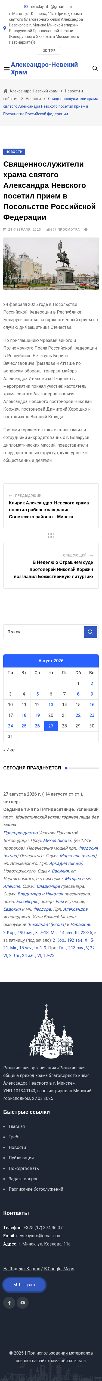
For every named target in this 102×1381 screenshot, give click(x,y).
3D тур (49, 51)
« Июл (9, 750)
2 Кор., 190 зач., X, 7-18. (26, 932)
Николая (54, 893)
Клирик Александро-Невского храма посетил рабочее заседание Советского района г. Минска (49, 510)
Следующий (75, 555)
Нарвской (80, 924)
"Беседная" (38, 924)
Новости (17, 1147)
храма (53, 1360)
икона (64, 840)
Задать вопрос (23, 1178)
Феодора (42, 909)
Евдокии (12, 909)
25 (23, 726)
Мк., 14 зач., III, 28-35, (72, 932)
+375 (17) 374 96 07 (43, 1227)
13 (50, 704)
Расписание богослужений (36, 1189)
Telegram (26, 1285)
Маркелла (70, 855)
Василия (60, 871)
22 (78, 715)
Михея (49, 840)
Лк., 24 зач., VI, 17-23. (34, 955)
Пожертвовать (24, 1168)
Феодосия (88, 848)
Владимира (48, 886)
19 (37, 715)
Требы (15, 1136)
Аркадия (58, 863)
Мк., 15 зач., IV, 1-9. (28, 947)
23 (91, 715)
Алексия (11, 886)
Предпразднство (20, 832)
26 (37, 726)
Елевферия (27, 901)
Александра (75, 909)
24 (10, 726)
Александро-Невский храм (44, 68)
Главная (17, 1126)
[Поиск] (95, 68)
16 (91, 704)
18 (23, 715)
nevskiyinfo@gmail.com (51, 6)
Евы (59, 901)
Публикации (21, 1157)
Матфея (73, 878)
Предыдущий (28, 496)
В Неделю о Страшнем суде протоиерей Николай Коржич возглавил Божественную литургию (53, 569)
